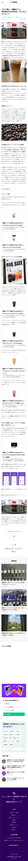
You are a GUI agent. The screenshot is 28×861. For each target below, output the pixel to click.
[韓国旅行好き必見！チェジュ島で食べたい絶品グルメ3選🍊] (14, 622)
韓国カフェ (18, 17)
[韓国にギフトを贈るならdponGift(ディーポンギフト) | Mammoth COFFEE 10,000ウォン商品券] (14, 451)
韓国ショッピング (17, 737)
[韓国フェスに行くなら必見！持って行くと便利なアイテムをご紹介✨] (14, 597)
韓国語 (11, 744)
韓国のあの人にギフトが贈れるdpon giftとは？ (14, 840)
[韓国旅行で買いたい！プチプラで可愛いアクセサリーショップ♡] (14, 572)
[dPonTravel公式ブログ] (14, 2)
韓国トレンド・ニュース (9, 741)
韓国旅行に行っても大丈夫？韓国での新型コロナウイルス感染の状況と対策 (15, 760)
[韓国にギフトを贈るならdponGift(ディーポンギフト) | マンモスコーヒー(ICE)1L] (14, 308)
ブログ (14, 17)
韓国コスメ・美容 (7, 737)
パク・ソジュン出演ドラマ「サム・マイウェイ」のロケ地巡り (15, 778)
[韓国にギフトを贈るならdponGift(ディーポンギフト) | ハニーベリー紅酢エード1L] (14, 398)
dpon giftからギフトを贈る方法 (14, 838)
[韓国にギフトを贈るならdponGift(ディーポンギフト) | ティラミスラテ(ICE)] (14, 242)
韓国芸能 (6, 744)
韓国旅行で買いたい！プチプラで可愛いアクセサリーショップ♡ (13, 583)
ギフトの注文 (7, 714)
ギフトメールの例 (10, 710)
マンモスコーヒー (18, 548)
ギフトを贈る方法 (10, 707)
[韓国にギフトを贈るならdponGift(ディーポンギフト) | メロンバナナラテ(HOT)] (14, 220)
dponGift (4, 17)
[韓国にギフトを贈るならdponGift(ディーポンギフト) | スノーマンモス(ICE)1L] (14, 338)
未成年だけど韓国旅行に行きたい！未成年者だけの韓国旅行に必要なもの (16, 766)
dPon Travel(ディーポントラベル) (14, 856)
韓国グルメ (19, 734)
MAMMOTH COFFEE (9, 548)
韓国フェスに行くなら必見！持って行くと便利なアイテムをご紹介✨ (13, 609)
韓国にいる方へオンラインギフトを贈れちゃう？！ (16, 772)
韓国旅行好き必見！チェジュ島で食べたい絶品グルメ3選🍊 (13, 634)
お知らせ (18, 731)
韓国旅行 (18, 741)
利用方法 (8, 704)
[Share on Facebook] (21, 18)
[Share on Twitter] (24, 18)
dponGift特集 (14, 834)
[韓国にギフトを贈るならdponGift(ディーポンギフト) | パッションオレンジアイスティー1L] (14, 367)
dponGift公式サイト (14, 845)
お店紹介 (9, 17)
